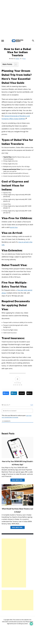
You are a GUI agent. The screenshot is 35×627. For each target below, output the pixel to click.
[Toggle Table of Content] (15, 64)
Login (31, 405)
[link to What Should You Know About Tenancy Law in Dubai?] (17, 495)
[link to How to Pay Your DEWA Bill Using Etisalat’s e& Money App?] (17, 447)
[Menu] (2, 41)
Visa (24, 58)
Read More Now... (17, 480)
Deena (17, 58)
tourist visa (13, 227)
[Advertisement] (17, 18)
